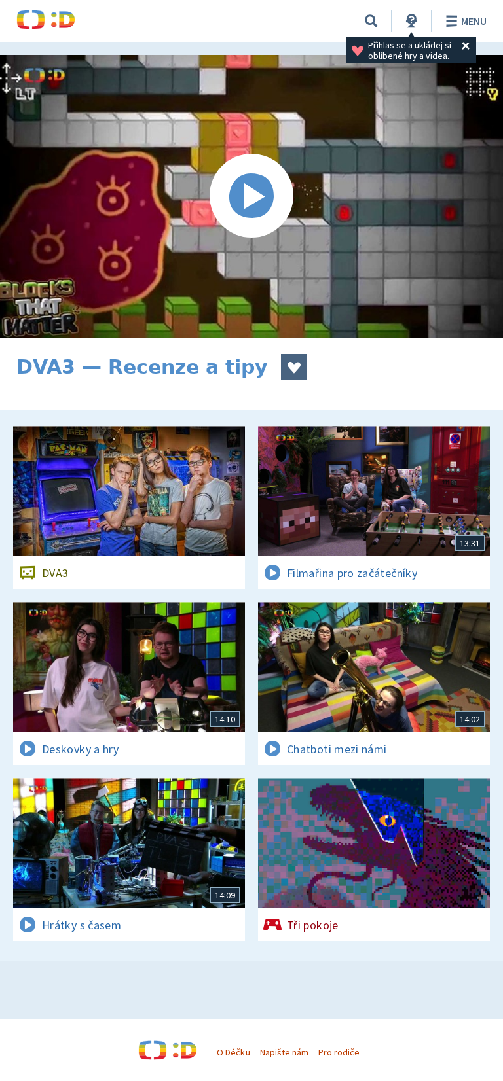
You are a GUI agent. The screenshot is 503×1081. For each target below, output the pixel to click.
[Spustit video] (251, 196)
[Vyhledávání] (371, 21)
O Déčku (233, 1052)
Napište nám (284, 1052)
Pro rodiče (339, 1052)
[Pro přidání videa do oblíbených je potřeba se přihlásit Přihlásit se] (294, 367)
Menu (474, 20)
